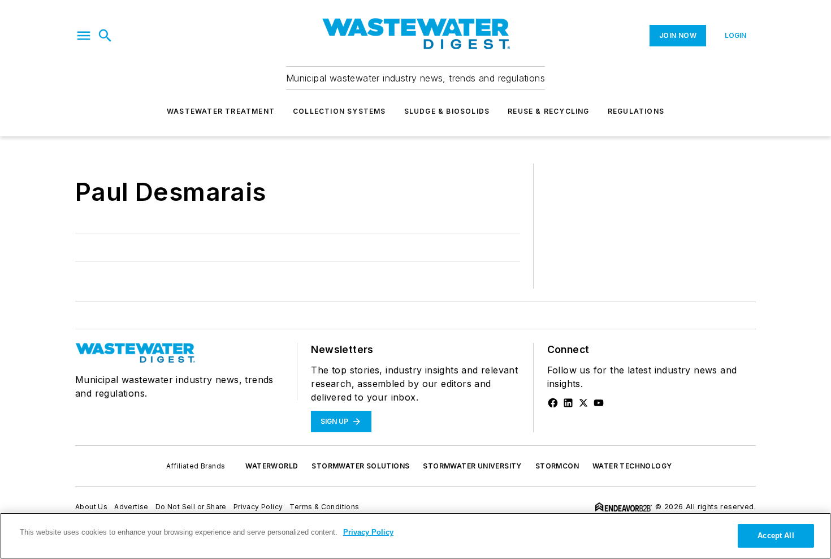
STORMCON (557, 466)
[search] (105, 35)
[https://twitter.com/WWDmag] (583, 402)
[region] (415, 536)
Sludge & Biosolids (447, 111)
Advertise (131, 506)
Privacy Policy (258, 506)
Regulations (636, 111)
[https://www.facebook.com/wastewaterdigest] (553, 402)
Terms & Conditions (324, 506)
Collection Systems (339, 111)
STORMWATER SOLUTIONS (360, 466)
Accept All (776, 535)
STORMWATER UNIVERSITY (472, 466)
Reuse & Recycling (548, 111)
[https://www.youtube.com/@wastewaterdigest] (598, 402)
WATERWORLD (271, 466)
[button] (83, 35)
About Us (91, 506)
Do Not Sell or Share (191, 506)
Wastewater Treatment (221, 111)
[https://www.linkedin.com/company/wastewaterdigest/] (568, 402)
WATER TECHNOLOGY (632, 466)
